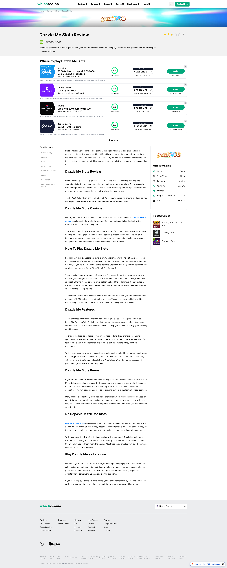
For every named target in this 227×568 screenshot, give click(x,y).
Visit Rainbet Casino (176, 130)
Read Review (115, 75)
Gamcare (64, 563)
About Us (52, 557)
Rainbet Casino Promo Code (142, 130)
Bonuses (62, 520)
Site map (58, 557)
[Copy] (151, 71)
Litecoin (107, 531)
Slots (76, 524)
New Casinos (45, 524)
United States (165, 506)
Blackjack (78, 531)
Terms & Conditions (113, 557)
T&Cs (54, 134)
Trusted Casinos (46, 527)
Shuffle (61, 106)
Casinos (43, 520)
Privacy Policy (123, 557)
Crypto (107, 520)
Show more (113, 140)
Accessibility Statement (159, 557)
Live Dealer (93, 520)
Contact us (66, 557)
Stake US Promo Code (143, 75)
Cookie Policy (132, 557)
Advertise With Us (43, 557)
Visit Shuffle (176, 111)
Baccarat (91, 531)
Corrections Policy (94, 557)
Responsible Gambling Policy (144, 557)
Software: (50, 42)
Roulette (77, 527)
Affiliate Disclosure (171, 557)
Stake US (62, 68)
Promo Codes (63, 524)
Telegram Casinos (110, 524)
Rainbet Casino (64, 124)
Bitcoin (106, 527)
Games (77, 520)
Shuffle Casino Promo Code (142, 93)
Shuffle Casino (64, 87)
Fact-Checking (84, 557)
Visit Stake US (176, 75)
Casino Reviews (46, 531)
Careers (74, 557)
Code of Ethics (103, 557)
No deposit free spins (75, 423)
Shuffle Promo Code (142, 111)
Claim (175, 71)
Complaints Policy (182, 557)
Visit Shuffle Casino (176, 93)
